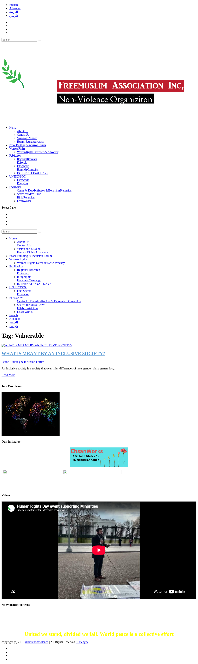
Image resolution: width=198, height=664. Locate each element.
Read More (8, 375)
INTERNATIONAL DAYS (32, 173)
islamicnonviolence (36, 642)
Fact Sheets (23, 180)
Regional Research (27, 159)
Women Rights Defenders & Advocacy (37, 152)
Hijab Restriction (25, 197)
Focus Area (15, 187)
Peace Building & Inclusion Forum (30, 255)
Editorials (22, 162)
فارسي (13, 15)
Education (22, 183)
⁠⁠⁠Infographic (23, 166)
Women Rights (18, 259)
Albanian (14, 8)
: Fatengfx (82, 642)
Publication (15, 155)
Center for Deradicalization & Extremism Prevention (44, 190)
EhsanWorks (24, 201)
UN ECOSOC (18, 287)
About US (22, 131)
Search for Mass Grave (29, 194)
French (13, 4)
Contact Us (23, 134)
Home (12, 127)
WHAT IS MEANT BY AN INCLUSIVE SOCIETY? (53, 353)
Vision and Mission (27, 138)
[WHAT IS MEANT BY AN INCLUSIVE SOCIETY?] (37, 345)
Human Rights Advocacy (30, 141)
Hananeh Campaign (27, 169)
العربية (13, 12)
